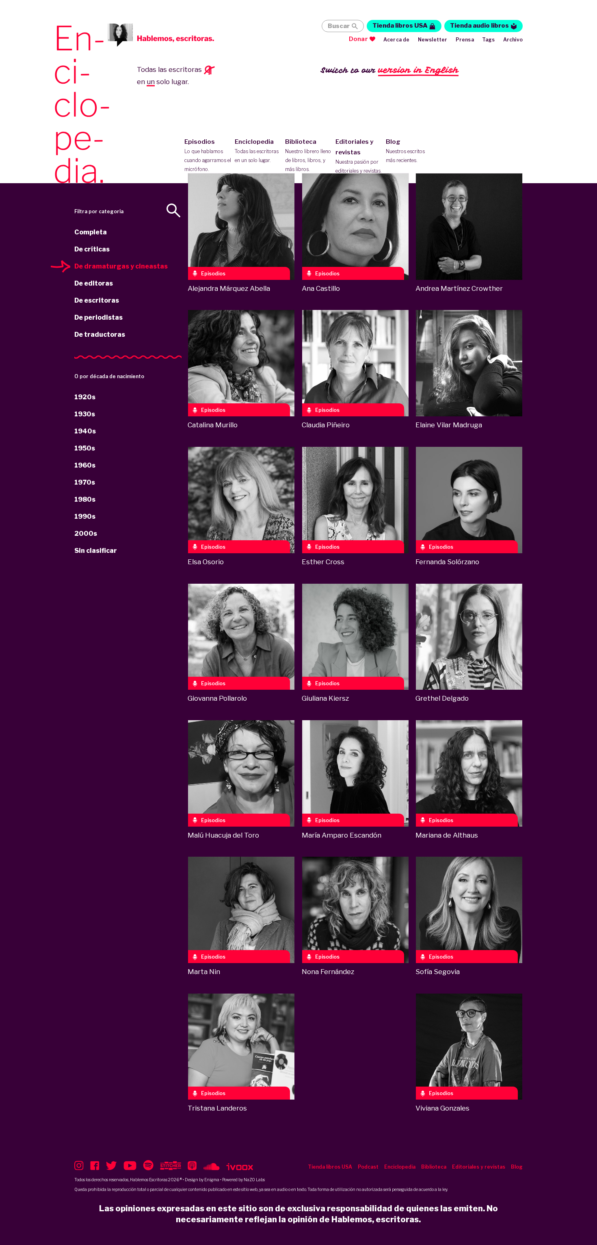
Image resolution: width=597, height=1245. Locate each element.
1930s (84, 414)
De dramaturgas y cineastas (121, 266)
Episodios (207, 155)
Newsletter (433, 40)
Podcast (368, 1167)
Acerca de (396, 40)
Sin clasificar (95, 550)
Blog (405, 150)
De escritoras (96, 300)
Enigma (211, 1179)
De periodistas (98, 317)
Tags (488, 40)
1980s (84, 499)
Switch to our (390, 70)
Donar (358, 39)
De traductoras (99, 334)
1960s (84, 465)
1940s (85, 431)
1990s (84, 516)
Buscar (339, 26)
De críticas (92, 249)
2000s (85, 533)
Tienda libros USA (400, 25)
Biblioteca (308, 155)
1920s (84, 397)
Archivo (513, 40)
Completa (90, 232)
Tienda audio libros (479, 25)
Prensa (465, 40)
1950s (84, 448)
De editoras (93, 283)
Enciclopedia (257, 150)
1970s (84, 482)
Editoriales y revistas (358, 156)
